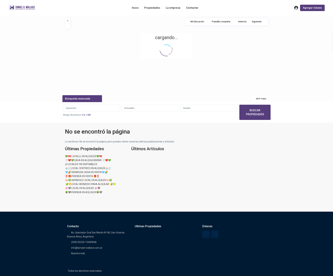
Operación (71, 108)
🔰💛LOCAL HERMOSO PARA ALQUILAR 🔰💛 (90, 184)
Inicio (135, 7)
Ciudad (186, 108)
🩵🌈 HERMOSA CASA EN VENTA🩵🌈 (86, 172)
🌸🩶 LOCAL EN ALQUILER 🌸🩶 (82, 188)
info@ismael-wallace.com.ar (86, 247)
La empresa (173, 7)
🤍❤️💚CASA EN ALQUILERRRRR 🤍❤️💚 (88, 160)
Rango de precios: (72, 115)
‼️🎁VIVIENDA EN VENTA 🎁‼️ (82, 176)
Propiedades (152, 7)
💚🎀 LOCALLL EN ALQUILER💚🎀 (83, 156)
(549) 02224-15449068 (83, 242)
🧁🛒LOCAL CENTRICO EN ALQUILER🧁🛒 (88, 168)
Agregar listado (312, 7)
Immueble (129, 108)
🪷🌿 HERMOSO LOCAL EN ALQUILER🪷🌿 (88, 180)
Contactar (192, 7)
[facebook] (206, 234)
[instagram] (214, 234)
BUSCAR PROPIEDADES (255, 112)
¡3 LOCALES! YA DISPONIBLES (81, 164)
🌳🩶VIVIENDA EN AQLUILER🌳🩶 (83, 192)
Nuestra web (78, 253)
